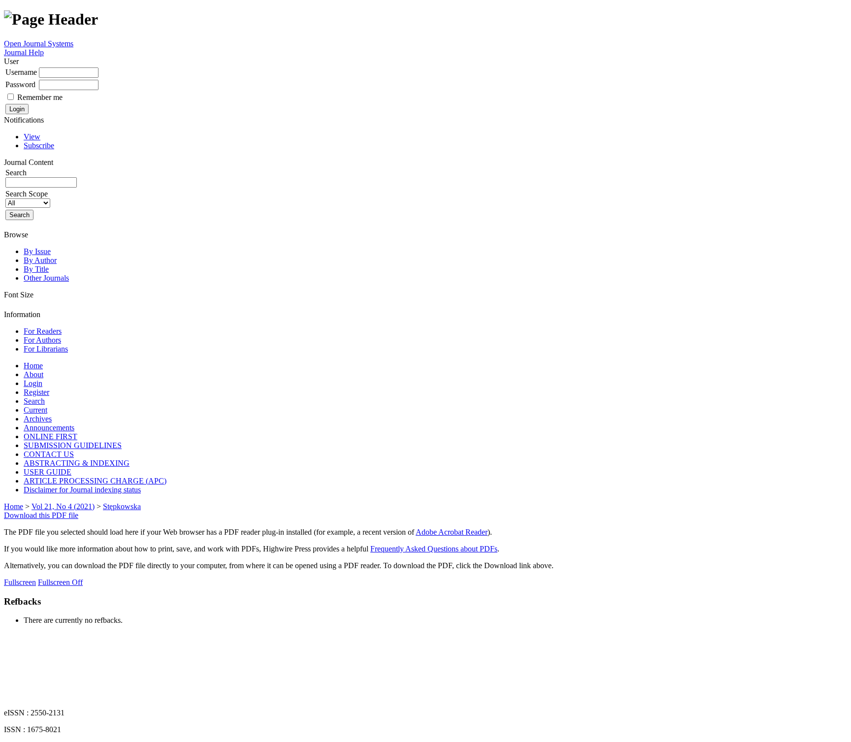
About (33, 374)
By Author (40, 260)
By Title (36, 269)
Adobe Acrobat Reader (452, 532)
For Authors (42, 340)
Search (34, 401)
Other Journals (46, 278)
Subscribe (39, 145)
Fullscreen (20, 582)
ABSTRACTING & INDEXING (77, 463)
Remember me (40, 97)
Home (33, 365)
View (32, 136)
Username (21, 72)
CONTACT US (49, 454)
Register (36, 392)
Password (20, 84)
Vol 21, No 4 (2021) (63, 506)
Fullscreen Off (60, 582)
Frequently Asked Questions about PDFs (433, 549)
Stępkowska (122, 506)
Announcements (49, 427)
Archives (38, 419)
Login (33, 383)
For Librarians (46, 349)
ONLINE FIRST (50, 436)
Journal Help (24, 52)
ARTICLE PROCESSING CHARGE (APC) (95, 481)
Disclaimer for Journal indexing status (82, 489)
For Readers (43, 331)
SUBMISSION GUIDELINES (73, 445)
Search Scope (26, 194)
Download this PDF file (41, 515)
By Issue (37, 251)
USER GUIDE (47, 472)
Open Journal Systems (38, 43)
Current (35, 410)
